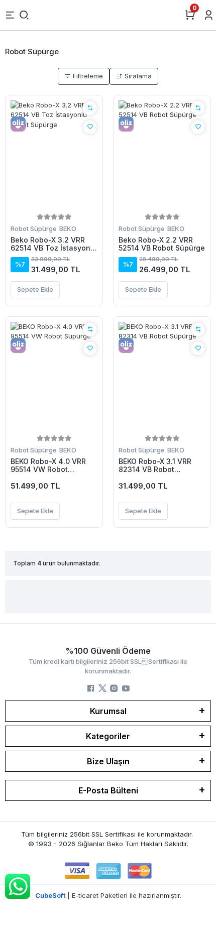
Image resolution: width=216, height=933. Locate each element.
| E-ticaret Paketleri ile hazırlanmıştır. (108, 895)
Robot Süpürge (34, 228)
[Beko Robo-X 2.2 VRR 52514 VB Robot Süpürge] (162, 155)
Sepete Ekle (35, 289)
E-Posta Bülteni (108, 790)
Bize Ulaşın (108, 761)
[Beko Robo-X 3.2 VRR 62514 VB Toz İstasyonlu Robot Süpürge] (54, 155)
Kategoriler (108, 736)
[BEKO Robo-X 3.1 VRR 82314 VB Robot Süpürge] (162, 377)
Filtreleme (87, 76)
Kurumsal (108, 711)
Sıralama (137, 76)
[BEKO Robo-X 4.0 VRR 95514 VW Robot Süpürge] (54, 377)
